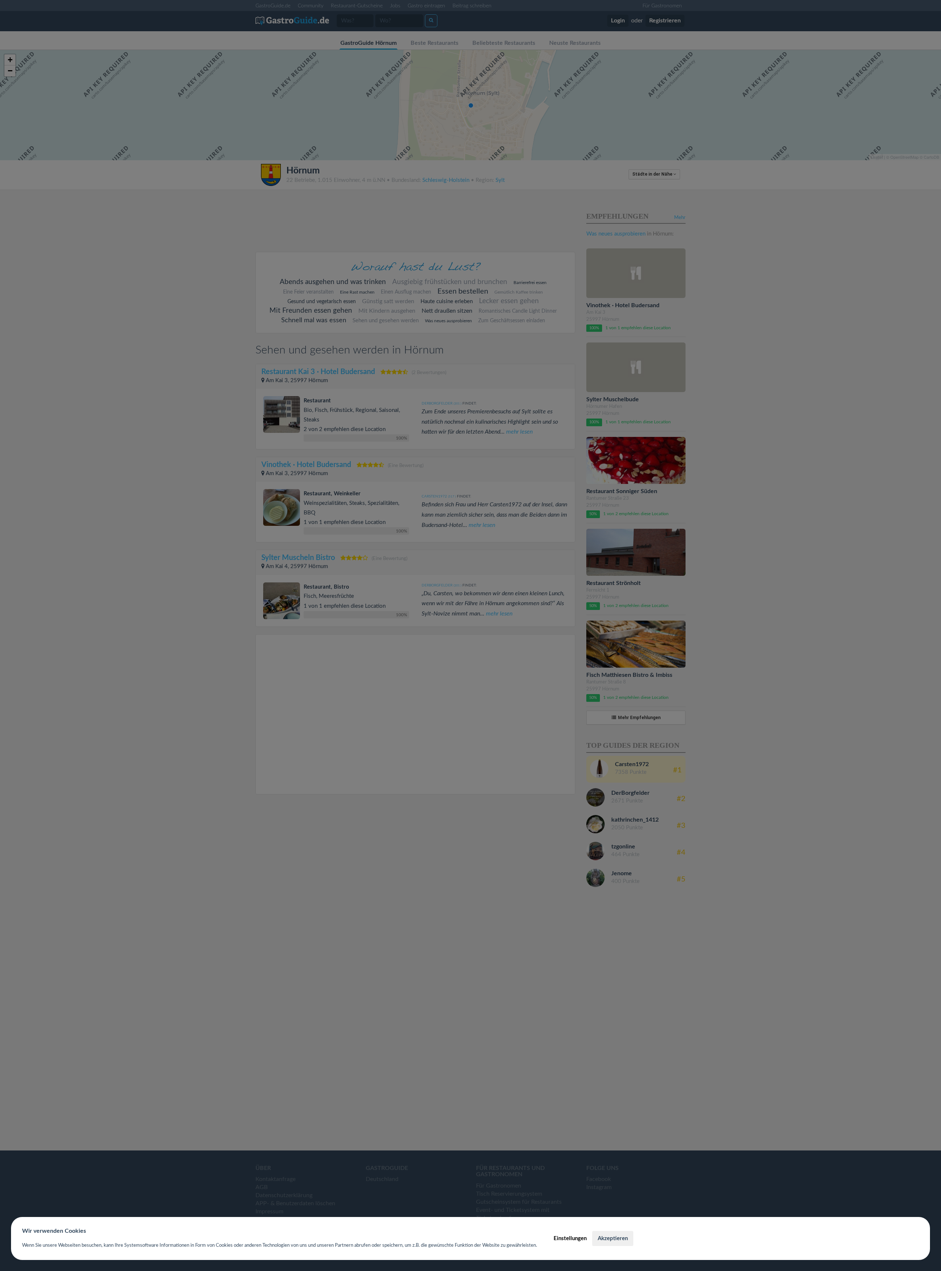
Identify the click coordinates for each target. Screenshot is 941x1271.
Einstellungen (570, 1238)
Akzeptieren (613, 1238)
